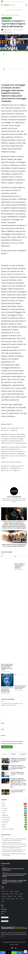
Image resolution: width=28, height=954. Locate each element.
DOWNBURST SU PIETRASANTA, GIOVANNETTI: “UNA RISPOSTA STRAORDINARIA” (18, 760)
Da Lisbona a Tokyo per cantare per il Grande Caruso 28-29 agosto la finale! (18, 767)
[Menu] (2, 5)
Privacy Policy (5, 917)
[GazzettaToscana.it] (9, 5)
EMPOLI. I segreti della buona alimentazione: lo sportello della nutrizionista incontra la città (7, 667)
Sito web (3, 735)
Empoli (11, 893)
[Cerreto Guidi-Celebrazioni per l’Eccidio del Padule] (5, 792)
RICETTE (4, 824)
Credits (16, 944)
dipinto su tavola (5, 893)
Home (3, 15)
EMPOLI (8, 15)
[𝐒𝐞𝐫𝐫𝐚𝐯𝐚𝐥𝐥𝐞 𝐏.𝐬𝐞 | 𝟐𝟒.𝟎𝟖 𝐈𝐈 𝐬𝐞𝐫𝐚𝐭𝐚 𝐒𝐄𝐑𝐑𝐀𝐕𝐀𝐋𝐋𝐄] (5, 780)
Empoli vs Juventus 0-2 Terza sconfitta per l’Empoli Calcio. (21, 687)
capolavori (17, 891)
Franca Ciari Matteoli (7, 29)
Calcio (11, 891)
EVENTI (3, 806)
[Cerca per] (26, 5)
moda (15, 896)
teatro (17, 898)
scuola (12, 898)
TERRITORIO (5, 815)
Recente (4, 754)
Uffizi (3, 901)
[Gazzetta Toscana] (14, 9)
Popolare (13, 754)
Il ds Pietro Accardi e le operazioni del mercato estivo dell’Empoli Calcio (7, 690)
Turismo (21, 898)
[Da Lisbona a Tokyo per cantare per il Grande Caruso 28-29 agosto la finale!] (5, 767)
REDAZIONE (4, 909)
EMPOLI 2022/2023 (14, 15)
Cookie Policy (5, 921)
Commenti (23, 754)
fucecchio (4, 896)
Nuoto (8, 898)
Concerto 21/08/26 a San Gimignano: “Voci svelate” (17, 773)
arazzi (3, 891)
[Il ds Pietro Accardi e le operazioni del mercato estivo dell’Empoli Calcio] (7, 680)
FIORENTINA (5, 822)
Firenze (21, 893)
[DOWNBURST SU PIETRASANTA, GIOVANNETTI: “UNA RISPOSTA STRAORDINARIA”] (5, 760)
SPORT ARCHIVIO (6, 817)
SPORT (3, 812)
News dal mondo (6, 834)
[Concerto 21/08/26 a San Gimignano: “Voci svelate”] (5, 774)
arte (7, 891)
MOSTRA (20, 896)
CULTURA (4, 810)
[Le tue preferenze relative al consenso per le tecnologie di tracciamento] (25, 951)
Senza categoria (6, 819)
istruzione (10, 896)
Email (2, 729)
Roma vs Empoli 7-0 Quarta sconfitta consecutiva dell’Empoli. (20, 566)
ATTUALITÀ (4, 808)
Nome (3, 723)
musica (3, 898)
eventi (16, 893)
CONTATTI (3, 911)
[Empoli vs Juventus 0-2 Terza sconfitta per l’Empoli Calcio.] (21, 679)
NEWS (3, 803)
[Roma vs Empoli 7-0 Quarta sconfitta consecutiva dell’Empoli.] (21, 559)
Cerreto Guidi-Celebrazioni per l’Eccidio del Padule (17, 790)
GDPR (2, 913)
